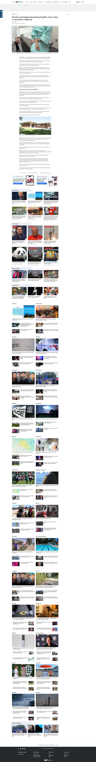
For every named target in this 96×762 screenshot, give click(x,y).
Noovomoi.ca (66, 755)
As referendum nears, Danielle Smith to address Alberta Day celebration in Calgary (27, 357)
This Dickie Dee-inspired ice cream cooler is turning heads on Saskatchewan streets (47, 678)
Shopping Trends (56, 2)
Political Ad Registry (36, 756)
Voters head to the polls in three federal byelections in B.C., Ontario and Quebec (51, 330)
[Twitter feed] (18, 748)
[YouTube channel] (22, 748)
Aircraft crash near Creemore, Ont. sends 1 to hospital (26, 330)
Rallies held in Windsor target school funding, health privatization (22, 552)
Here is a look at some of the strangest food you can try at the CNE (50, 297)
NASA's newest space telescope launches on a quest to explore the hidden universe (46, 708)
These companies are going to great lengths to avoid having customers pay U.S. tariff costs (51, 202)
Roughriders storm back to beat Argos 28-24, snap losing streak (27, 496)
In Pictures (40, 2)
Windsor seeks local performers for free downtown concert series (27, 556)
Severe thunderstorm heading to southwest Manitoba (46, 418)
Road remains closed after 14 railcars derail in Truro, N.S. (22, 419)
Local (26, 2)
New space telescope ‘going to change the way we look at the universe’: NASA (50, 242)
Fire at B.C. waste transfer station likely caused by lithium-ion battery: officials (46, 320)
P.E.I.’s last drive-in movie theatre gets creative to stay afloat (34, 263)
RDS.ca (65, 756)
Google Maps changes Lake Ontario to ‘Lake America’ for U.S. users (35, 202)
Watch (35, 2)
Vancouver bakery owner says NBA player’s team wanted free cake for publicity (51, 735)
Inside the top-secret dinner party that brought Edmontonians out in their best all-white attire (19, 217)
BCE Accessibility (21, 754)
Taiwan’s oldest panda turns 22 (18, 262)
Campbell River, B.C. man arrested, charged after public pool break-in (47, 552)
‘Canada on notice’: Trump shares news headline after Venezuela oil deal (19, 202)
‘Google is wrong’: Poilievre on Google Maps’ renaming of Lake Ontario (18, 242)
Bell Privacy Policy (36, 754)
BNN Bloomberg (51, 755)
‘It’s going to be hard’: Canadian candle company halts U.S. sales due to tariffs (46, 619)
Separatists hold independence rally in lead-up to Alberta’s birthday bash (46, 386)
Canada (30, 2)
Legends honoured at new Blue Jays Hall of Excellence (51, 263)
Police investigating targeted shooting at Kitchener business (46, 453)
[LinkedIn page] (24, 748)
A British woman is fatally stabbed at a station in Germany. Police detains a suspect (51, 591)
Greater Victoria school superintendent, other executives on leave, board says (51, 556)
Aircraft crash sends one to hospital (43, 518)
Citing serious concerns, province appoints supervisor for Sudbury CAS (50, 490)
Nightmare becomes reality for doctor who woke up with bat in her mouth (35, 735)
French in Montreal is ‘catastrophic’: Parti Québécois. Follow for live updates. (22, 386)
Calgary (13, 14)
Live (70, 2)
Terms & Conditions (36, 755)
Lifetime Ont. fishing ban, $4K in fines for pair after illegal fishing (47, 486)
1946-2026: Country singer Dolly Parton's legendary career (34, 297)
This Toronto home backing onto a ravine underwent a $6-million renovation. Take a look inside (19, 297)
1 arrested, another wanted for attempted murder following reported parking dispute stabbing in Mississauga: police (26, 324)
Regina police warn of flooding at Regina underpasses (26, 456)
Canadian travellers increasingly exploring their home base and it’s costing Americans (19, 280)
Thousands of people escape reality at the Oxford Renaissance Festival (22, 519)
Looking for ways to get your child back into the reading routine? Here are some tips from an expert (51, 280)
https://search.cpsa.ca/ (26, 161)
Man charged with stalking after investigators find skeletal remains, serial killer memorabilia (46, 587)
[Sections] (13, 2)
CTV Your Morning (47, 2)
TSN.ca (50, 756)
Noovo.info (65, 754)
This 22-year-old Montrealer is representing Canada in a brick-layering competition (27, 397)
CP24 (49, 754)
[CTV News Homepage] (19, 2)
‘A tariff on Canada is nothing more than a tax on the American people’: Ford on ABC (35, 242)
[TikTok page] (20, 748)
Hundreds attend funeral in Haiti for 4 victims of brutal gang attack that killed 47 (51, 598)
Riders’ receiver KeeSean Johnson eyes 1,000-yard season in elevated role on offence (27, 462)
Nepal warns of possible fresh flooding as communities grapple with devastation (21, 708)
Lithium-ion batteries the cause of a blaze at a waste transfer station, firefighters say (35, 217)
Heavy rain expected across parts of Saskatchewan (22, 452)
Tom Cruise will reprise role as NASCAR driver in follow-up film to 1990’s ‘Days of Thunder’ (46, 648)
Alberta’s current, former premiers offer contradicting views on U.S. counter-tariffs (51, 496)
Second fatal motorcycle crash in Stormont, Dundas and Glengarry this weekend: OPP (50, 357)
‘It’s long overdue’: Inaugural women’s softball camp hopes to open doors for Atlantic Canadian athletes (27, 424)
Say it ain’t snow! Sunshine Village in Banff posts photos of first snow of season (23, 353)
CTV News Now (64, 2)
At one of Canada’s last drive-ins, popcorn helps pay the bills (34, 280)
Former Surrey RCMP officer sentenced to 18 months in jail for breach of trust (51, 324)
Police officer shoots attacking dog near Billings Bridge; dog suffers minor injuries (47, 353)
